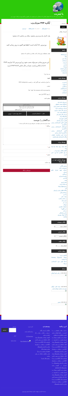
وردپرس (24, 28)
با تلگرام (65, 86)
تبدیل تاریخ (13, 340)
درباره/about (64, 54)
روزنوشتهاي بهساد (62, 186)
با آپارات (65, 90)
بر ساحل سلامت (63, 198)
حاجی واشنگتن (63, 213)
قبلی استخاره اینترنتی (38, 113)
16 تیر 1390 (31, 28)
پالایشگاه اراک (63, 116)
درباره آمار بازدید (29, 331)
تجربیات (65, 62)
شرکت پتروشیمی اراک (61, 108)
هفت (65, 180)
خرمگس (64, 174)
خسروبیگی (44, 28)
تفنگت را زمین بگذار (45, 330)
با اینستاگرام (64, 88)
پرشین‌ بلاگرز (63, 166)
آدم (66, 188)
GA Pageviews (29, 336)
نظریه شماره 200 (45, 349)
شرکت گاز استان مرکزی (60, 110)
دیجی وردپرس (25, 391)
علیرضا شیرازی (63, 176)
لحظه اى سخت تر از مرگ (43, 351)
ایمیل (48, 154)
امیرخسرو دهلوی (18, 109)
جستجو (14, 326)
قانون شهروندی (63, 118)
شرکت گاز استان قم (62, 114)
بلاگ (66, 56)
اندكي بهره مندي (14, 113)
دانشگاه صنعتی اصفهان (61, 104)
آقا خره (65, 178)
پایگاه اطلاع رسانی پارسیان (60, 190)
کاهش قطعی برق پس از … (60, 150)
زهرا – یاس (64, 196)
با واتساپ (64, 92)
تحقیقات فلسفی (63, 206)
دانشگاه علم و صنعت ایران (60, 106)
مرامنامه (64, 60)
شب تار (65, 202)
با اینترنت (58, 13)
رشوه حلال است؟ (45, 358)
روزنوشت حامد (63, 168)
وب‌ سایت (47, 162)
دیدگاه (48, 126)
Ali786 (65, 217)
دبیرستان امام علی (62, 102)
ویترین (65, 64)
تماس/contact (63, 68)
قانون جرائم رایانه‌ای (62, 120)
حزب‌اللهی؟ (64, 208)
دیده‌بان (65, 210)
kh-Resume (64, 71)
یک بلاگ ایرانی (63, 184)
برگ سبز (64, 58)
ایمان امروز (64, 182)
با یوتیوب (64, 84)
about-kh (65, 73)
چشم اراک (64, 200)
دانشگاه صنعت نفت (62, 112)
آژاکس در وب (63, 255)
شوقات (65, 204)
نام (49, 147)
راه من (65, 194)
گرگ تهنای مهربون (62, 215)
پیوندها (65, 66)
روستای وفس (63, 192)
